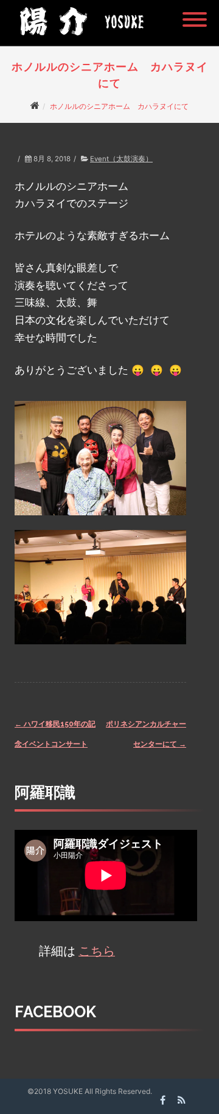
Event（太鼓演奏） (121, 159)
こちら (96, 951)
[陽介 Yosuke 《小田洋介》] (78, 39)
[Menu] (194, 12)
